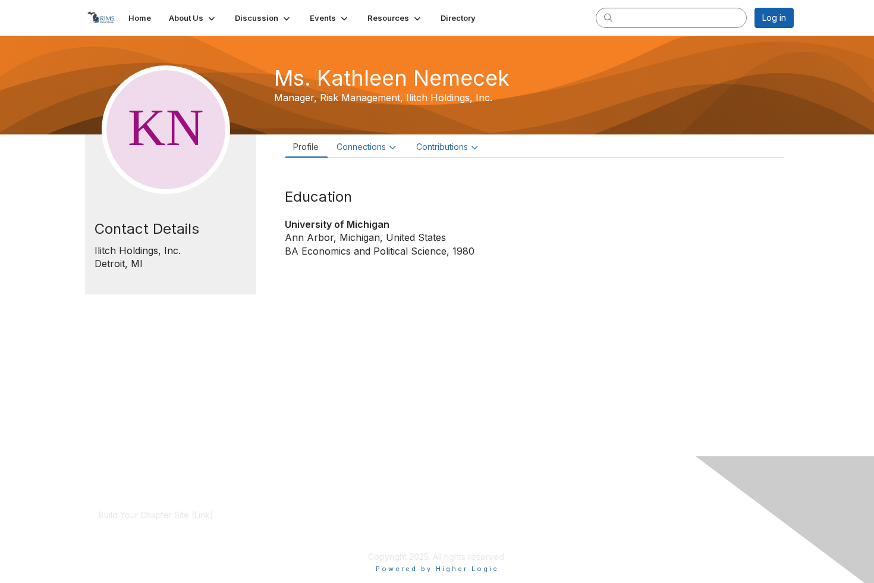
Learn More (350, 527)
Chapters (345, 538)
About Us (574, 515)
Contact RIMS (582, 527)
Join (336, 515)
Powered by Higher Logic (437, 569)
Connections (361, 147)
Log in (774, 17)
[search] (608, 17)
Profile (306, 147)
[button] (193, 18)
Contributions (442, 147)
